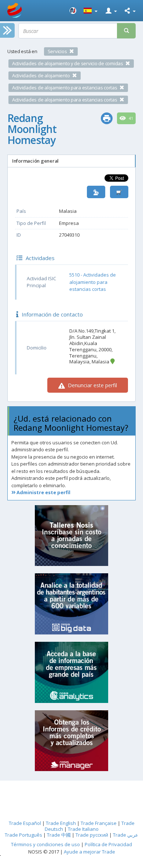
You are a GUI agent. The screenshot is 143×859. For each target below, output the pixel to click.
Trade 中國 (59, 835)
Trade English (61, 823)
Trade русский (92, 835)
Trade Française (99, 823)
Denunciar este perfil (91, 385)
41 (130, 118)
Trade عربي (125, 835)
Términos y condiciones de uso (45, 844)
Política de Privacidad (108, 844)
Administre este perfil (42, 492)
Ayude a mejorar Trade (89, 851)
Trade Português (23, 835)
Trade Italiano (83, 829)
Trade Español (25, 823)
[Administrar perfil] (96, 192)
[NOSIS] (73, 10)
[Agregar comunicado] (119, 192)
